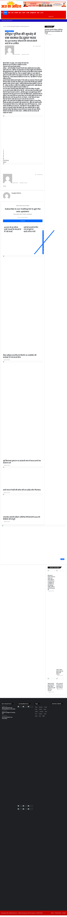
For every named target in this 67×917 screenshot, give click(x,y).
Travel (45, 713)
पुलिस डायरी (11, 31)
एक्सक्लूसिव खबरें (33, 12)
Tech (36, 713)
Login (41, 12)
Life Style (41, 711)
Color (36, 709)
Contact (64, 913)
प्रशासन (23, 12)
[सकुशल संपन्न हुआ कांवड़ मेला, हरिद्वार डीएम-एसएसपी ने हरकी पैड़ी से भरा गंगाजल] (51, 680)
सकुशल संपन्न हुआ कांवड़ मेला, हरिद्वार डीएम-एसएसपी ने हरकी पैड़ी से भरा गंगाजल (51, 687)
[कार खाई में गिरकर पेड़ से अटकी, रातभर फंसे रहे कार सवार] (30, 809)
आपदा (40, 716)
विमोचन (44, 716)
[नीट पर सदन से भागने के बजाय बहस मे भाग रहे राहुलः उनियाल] (60, 680)
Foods (45, 709)
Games (36, 711)
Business (40, 707)
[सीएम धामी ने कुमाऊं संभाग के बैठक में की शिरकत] (60, 619)
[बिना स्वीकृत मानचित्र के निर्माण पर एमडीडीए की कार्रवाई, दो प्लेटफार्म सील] (20, 755)
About (36, 707)
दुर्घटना (20, 12)
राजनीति (27, 12)
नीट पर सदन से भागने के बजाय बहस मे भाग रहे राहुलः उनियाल (59, 685)
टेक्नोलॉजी (16, 12)
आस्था (12, 12)
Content (40, 709)
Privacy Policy (58, 913)
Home (4, 26)
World (36, 716)
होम (2, 12)
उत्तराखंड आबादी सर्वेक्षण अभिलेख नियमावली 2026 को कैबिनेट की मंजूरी (53, 31)
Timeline (40, 713)
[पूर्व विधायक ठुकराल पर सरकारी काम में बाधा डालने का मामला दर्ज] (25, 755)
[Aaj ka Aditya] (11, 5)
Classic (45, 707)
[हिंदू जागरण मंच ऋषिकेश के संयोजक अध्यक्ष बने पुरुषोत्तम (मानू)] (30, 806)
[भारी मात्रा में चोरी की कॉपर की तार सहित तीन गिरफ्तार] (30, 707)
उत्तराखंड (5, 12)
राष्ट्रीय (9, 12)
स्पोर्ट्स (38, 12)
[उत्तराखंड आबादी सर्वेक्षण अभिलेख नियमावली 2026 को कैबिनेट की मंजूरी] (20, 806)
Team (46, 711)
